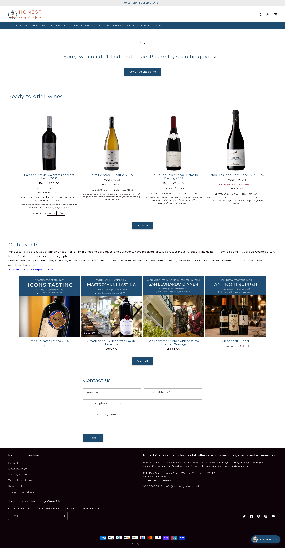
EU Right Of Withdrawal (21, 492)
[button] (17, 25)
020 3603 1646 (152, 486)
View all (142, 225)
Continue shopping (142, 71)
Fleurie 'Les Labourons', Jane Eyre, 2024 (236, 175)
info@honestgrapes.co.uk (183, 486)
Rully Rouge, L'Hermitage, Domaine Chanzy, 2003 (173, 176)
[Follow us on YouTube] (273, 516)
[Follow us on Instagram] (265, 516)
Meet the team (17, 468)
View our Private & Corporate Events (32, 269)
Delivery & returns (19, 474)
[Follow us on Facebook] (251, 516)
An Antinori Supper (235, 341)
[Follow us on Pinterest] (258, 516)
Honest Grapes (146, 544)
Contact (13, 463)
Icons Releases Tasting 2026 (49, 341)
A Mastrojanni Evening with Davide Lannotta (111, 342)
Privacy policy (16, 486)
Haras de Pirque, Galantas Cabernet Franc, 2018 (49, 176)
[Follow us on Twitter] (244, 516)
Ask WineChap (268, 539)
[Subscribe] (63, 516)
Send (93, 437)
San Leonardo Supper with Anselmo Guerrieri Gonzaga (173, 342)
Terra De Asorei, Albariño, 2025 (111, 175)
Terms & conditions (20, 480)
